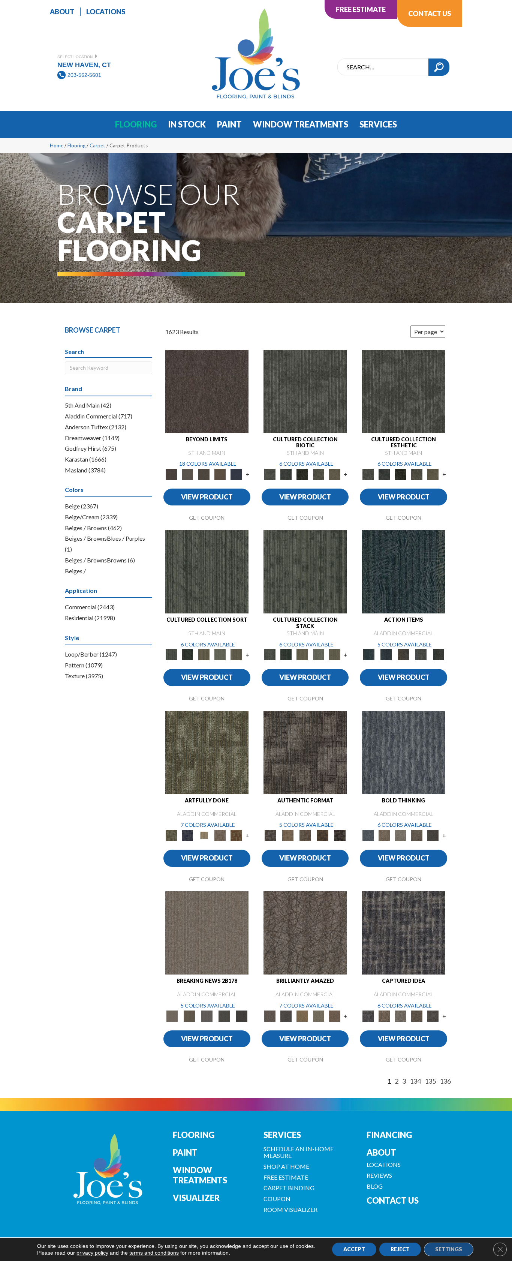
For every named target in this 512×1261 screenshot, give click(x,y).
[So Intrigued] (305, 933)
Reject (400, 1249)
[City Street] (438, 654)
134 (415, 1081)
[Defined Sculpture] (287, 835)
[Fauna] (220, 474)
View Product (207, 497)
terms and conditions (154, 1253)
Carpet (97, 145)
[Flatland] (236, 474)
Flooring (76, 145)
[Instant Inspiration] (334, 1015)
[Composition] (318, 474)
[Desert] (188, 474)
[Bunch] (188, 654)
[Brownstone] (403, 654)
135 (430, 1081)
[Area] (207, 391)
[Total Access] (241, 1015)
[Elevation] (204, 474)
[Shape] (403, 752)
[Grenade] (384, 835)
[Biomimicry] (305, 391)
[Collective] (302, 474)
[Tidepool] (403, 571)
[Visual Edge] (305, 752)
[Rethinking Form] (322, 835)
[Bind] (207, 571)
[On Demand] (224, 1015)
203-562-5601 (84, 75)
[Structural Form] (340, 835)
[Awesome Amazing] (220, 835)
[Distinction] (334, 474)
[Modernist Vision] (204, 835)
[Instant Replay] (206, 1015)
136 (445, 1081)
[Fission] (417, 835)
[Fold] (204, 654)
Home (56, 145)
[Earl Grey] (421, 654)
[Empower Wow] (318, 1015)
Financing (389, 1135)
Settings (448, 1249)
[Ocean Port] (386, 654)
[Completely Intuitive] (302, 1015)
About (381, 1152)
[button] (438, 67)
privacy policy (92, 1253)
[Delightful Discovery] (207, 752)
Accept (354, 1249)
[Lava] (400, 835)
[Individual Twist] (305, 835)
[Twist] (236, 654)
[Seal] (433, 835)
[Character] (286, 474)
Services (282, 1135)
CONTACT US (393, 1200)
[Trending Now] (207, 933)
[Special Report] (189, 1015)
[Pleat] (220, 654)
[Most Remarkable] (188, 835)
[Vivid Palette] (236, 835)
